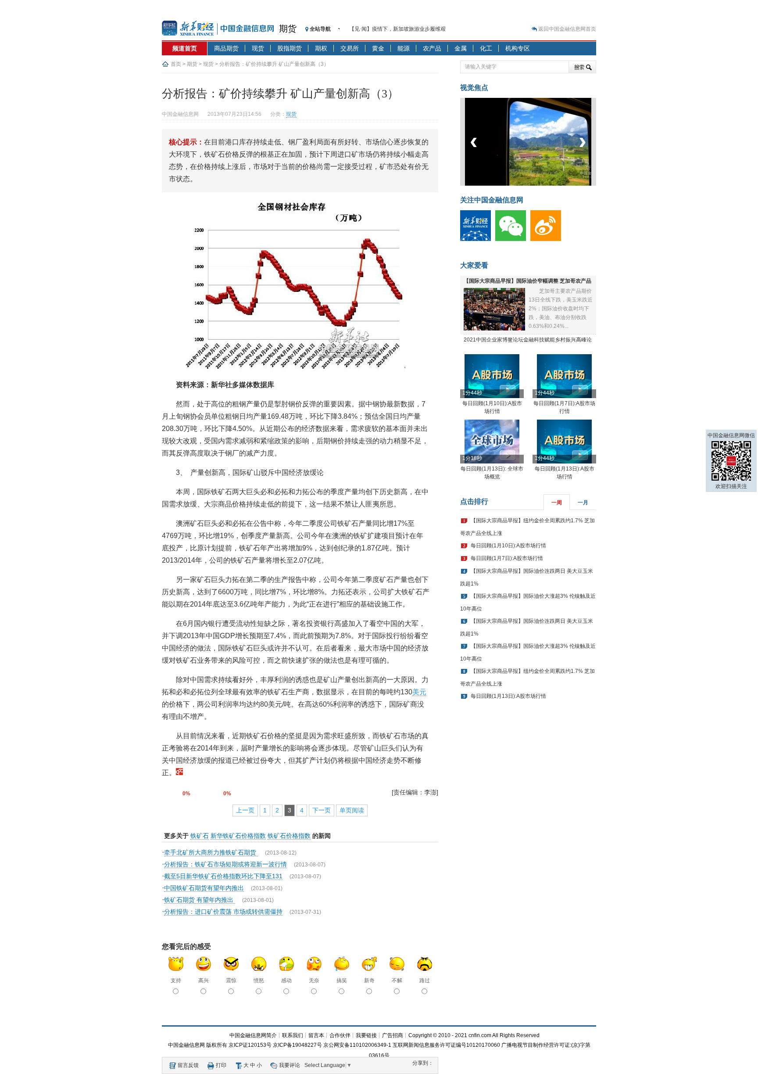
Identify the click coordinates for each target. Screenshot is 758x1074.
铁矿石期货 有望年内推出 (199, 899)
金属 (460, 48)
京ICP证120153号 (250, 1045)
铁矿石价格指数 (289, 835)
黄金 (378, 48)
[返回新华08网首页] (179, 772)
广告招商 (392, 1035)
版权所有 (216, 1045)
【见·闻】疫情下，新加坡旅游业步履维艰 (397, 29)
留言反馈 (188, 1065)
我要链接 (366, 1035)
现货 (258, 48)
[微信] (512, 239)
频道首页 (184, 48)
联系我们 (292, 1035)
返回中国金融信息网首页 (567, 29)
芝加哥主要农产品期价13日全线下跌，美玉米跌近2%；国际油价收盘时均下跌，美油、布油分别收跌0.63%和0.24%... (561, 308)
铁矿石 (199, 835)
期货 (288, 28)
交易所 (349, 48)
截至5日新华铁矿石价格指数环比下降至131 (223, 876)
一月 (583, 502)
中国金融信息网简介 (253, 1035)
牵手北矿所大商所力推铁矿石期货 (211, 852)
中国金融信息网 (186, 1045)
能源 (403, 48)
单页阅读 (352, 810)
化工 (486, 48)
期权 (321, 48)
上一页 (245, 810)
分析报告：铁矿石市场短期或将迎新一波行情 (225, 864)
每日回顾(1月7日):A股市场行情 (507, 558)
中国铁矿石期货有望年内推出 (204, 887)
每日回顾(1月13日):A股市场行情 (508, 696)
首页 (176, 64)
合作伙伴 (339, 1035)
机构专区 (517, 48)
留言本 (316, 1035)
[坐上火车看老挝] (543, 184)
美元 (419, 692)
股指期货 (289, 48)
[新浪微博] (547, 239)
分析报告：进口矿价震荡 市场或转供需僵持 (223, 911)
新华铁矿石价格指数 (238, 835)
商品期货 (226, 48)
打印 (221, 1065)
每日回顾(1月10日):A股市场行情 (508, 545)
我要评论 (289, 1065)
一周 (556, 502)
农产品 (432, 48)
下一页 (321, 810)
